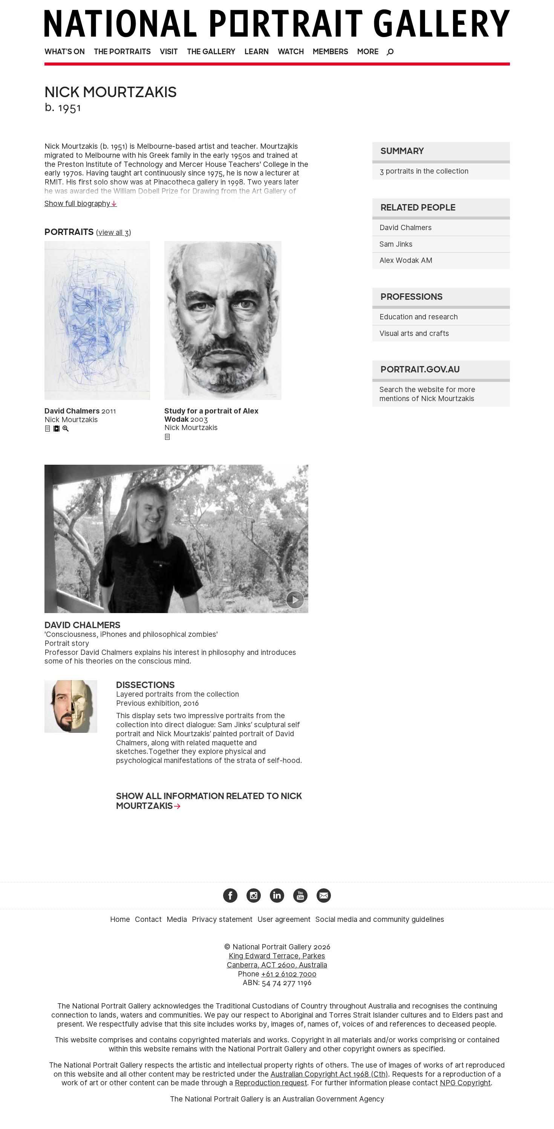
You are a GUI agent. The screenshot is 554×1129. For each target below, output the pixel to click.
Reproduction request (271, 1083)
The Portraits (122, 51)
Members (330, 51)
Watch (291, 51)
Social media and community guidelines (379, 919)
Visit (169, 51)
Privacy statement (222, 919)
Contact (148, 919)
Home (120, 919)
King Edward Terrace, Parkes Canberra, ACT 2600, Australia (277, 960)
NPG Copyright (465, 1083)
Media (177, 919)
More (368, 51)
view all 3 (113, 232)
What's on (64, 51)
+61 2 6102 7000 (289, 974)
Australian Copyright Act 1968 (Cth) (329, 1074)
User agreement (284, 919)
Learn (257, 51)
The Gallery (211, 51)
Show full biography (77, 203)
